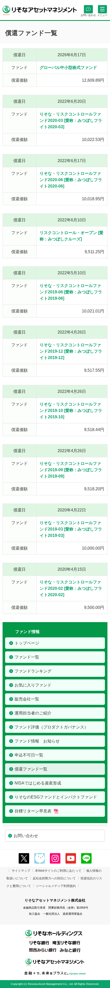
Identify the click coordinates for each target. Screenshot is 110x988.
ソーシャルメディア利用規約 (56, 886)
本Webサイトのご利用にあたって (58, 870)
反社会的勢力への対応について (54, 878)
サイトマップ (21, 870)
